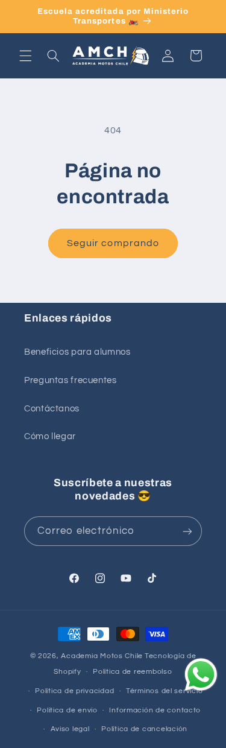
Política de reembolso (132, 671)
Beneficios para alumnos (77, 352)
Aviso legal (70, 729)
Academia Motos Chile (102, 656)
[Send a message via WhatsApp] (201, 675)
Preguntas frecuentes (70, 380)
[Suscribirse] (187, 531)
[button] (25, 55)
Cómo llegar (50, 436)
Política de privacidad (74, 691)
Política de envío (67, 710)
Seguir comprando (113, 243)
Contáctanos (52, 408)
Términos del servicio (164, 691)
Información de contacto (155, 710)
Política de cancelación (144, 729)
